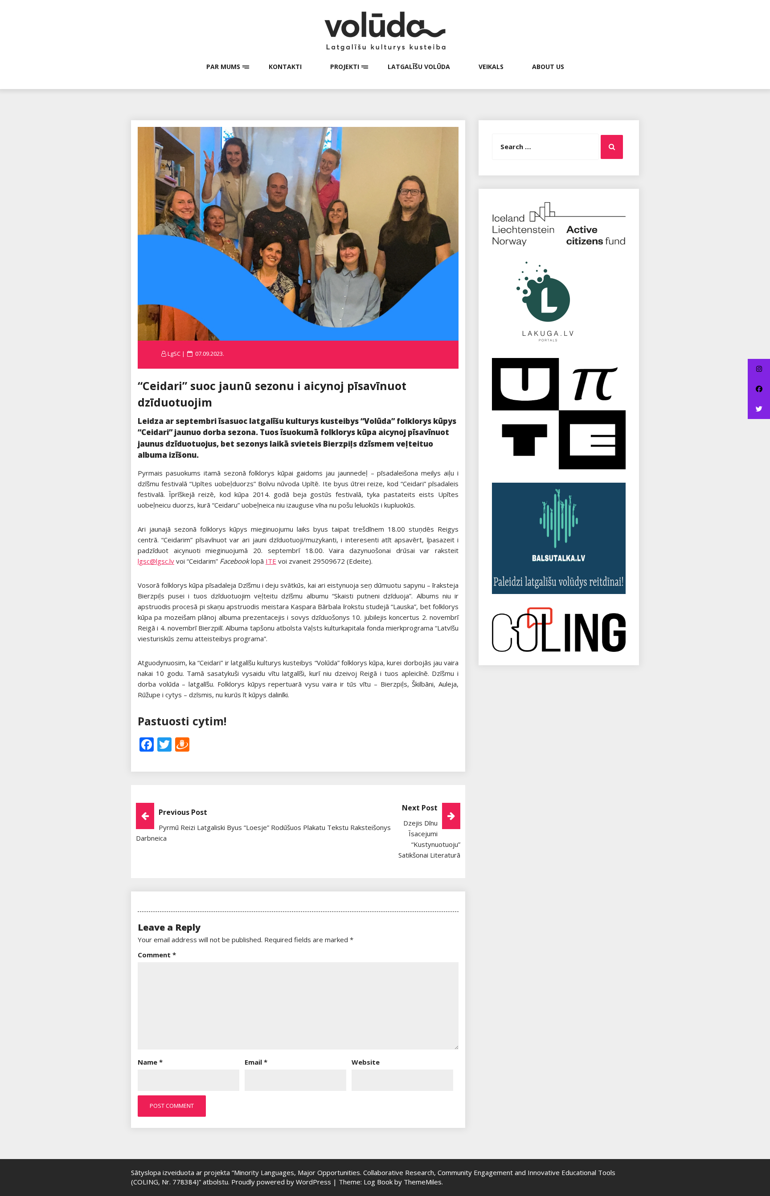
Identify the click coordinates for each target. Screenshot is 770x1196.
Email (256, 1062)
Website (366, 1062)
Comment (157, 954)
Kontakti (285, 66)
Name (150, 1062)
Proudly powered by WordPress (282, 1181)
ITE (271, 561)
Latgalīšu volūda (419, 66)
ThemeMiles (423, 1181)
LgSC (174, 354)
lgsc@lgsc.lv (156, 561)
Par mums (223, 66)
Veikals (491, 66)
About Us (548, 66)
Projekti (344, 66)
